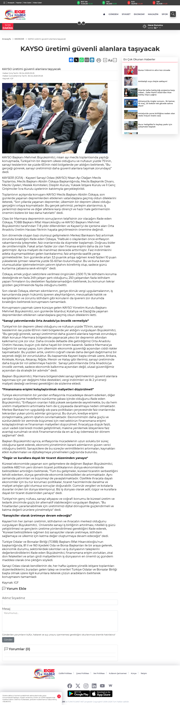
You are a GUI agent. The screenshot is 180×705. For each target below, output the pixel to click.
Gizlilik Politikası (65, 673)
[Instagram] (86, 685)
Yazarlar (19, 3)
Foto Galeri (27, 3)
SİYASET (126, 14)
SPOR (165, 14)
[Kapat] (59, 696)
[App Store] (101, 693)
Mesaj (6, 608)
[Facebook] (69, 685)
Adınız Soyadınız (13, 598)
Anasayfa (11, 3)
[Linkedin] (94, 685)
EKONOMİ (139, 14)
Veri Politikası (99, 673)
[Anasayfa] (104, 14)
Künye (133, 673)
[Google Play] (79, 693)
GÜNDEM (113, 14)
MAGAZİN (153, 14)
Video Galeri (37, 3)
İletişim (144, 673)
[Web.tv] (110, 685)
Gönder (8, 639)
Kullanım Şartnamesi (118, 673)
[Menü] (4, 2)
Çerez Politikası (82, 673)
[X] (77, 685)
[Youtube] (102, 685)
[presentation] (79, 23)
